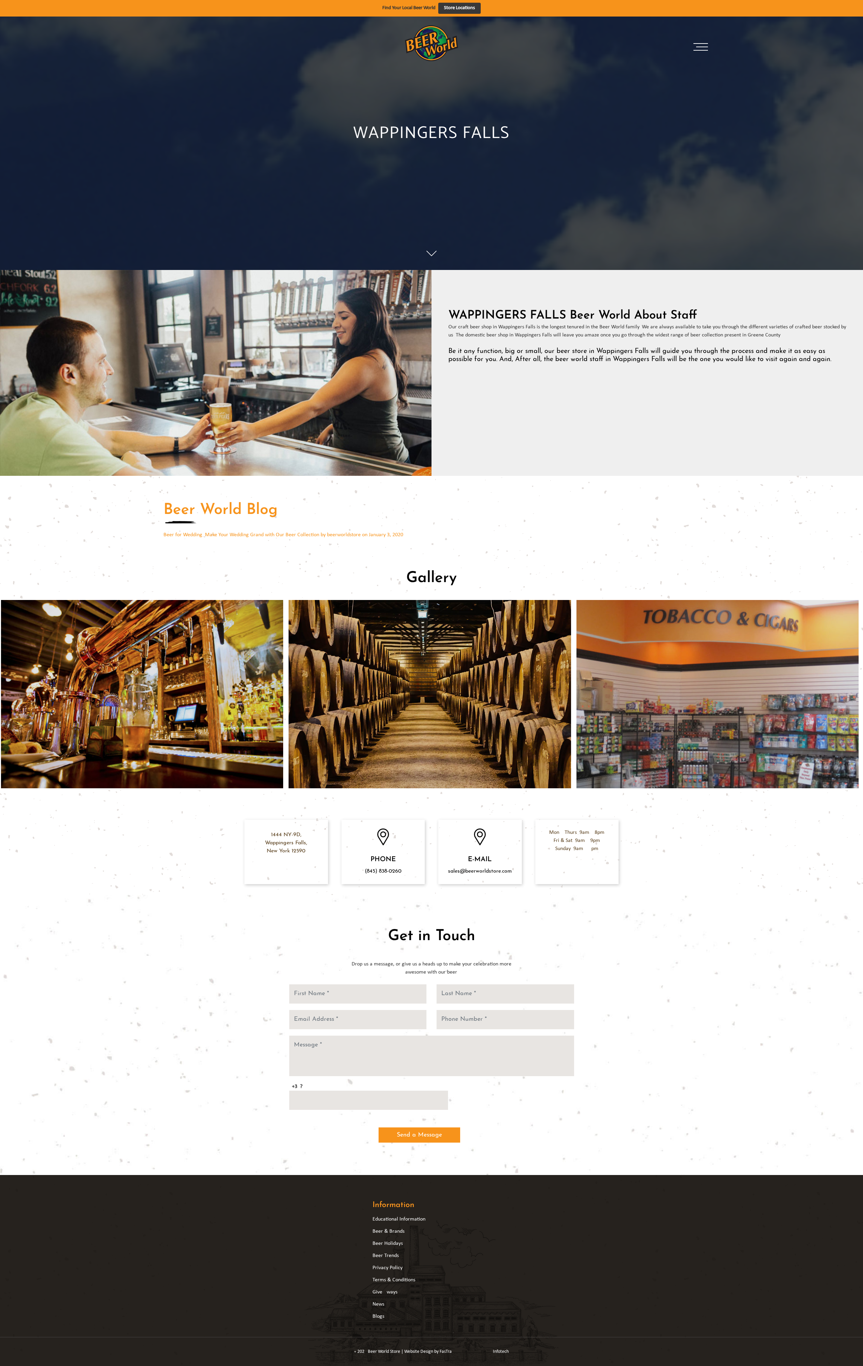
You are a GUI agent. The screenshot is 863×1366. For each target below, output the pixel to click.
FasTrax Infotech (474, 1351)
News (378, 1304)
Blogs (378, 1316)
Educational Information (399, 1219)
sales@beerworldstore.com (480, 871)
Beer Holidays (388, 1243)
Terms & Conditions (394, 1280)
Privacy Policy (388, 1268)
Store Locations (459, 7)
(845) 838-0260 (383, 871)
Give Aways (385, 1292)
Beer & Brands (389, 1231)
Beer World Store (384, 1351)
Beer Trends (386, 1255)
